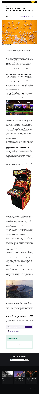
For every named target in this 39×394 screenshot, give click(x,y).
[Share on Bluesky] (24, 16)
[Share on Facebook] (23, 16)
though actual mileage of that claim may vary (13, 65)
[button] (35, 1)
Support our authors (28, 326)
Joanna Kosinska (6, 44)
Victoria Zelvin (10, 16)
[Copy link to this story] (28, 16)
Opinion (7, 6)
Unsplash (10, 44)
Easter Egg (11, 6)
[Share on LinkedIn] (26, 16)
